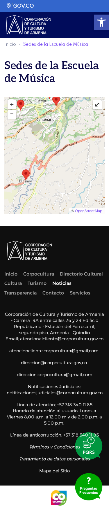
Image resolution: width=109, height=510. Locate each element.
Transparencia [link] (20, 293)
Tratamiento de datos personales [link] (54, 459)
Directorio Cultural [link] (81, 274)
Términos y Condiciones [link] (54, 447)
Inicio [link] (10, 44)
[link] (101, 22)
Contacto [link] (53, 293)
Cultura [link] (13, 283)
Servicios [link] (80, 293)
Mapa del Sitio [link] (54, 471)
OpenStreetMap (88, 210)
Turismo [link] (37, 283)
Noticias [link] (62, 283)
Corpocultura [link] (38, 274)
